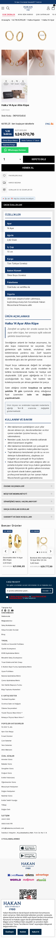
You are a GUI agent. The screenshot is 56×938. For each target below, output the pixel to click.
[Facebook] (2, 610)
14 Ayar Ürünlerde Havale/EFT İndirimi (28, 2)
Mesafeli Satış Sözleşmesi (11, 658)
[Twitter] (5, 610)
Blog (3, 634)
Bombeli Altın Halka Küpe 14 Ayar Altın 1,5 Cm (41, 559)
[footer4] (28, 855)
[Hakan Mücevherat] (28, 8)
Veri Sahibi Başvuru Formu (11, 685)
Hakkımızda (5, 616)
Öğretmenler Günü (8, 782)
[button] (13, 552)
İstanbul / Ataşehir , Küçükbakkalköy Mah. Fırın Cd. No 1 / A (24, 833)
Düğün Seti (5, 809)
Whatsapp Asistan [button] (17, 150)
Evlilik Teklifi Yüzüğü (9, 800)
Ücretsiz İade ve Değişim (11, 704)
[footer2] (28, 848)
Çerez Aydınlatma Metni (10, 680)
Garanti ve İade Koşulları (18, 517)
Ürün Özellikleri (13, 205)
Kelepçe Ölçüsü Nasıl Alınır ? (12, 717)
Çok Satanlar (43, 14)
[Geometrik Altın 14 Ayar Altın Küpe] (14, 541)
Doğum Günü (6, 773)
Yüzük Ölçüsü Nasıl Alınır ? (11, 713)
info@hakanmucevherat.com (12, 828)
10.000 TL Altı (6, 727)
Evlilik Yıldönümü (8, 778)
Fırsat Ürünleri (6, 736)
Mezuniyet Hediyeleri (9, 787)
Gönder (46, 591)
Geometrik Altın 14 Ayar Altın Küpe (13, 559)
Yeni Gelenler (6, 745)
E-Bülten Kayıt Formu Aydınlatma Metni (16, 667)
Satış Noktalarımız (8, 625)
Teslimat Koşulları (8, 699)
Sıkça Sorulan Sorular (16, 509)
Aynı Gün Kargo (25, 14)
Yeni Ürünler (8, 14)
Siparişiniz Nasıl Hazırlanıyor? (20, 501)
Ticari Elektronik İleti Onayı (11, 662)
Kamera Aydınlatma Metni (11, 676)
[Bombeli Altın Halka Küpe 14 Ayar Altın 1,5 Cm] (41, 541)
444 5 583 (5, 819)
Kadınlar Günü (6, 796)
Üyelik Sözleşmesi (8, 649)
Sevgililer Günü (7, 769)
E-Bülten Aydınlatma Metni (19, 596)
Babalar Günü (6, 764)
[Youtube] (12, 610)
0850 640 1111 (6, 824)
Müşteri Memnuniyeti (15, 494)
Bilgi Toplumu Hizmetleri (10, 690)
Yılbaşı (3, 805)
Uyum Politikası (7, 671)
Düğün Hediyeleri (8, 791)
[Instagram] (9, 610)
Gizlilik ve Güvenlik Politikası (12, 644)
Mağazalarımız (6, 621)
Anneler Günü (6, 759)
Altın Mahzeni (6, 750)
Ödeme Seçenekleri (14, 486)
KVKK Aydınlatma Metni (10, 653)
